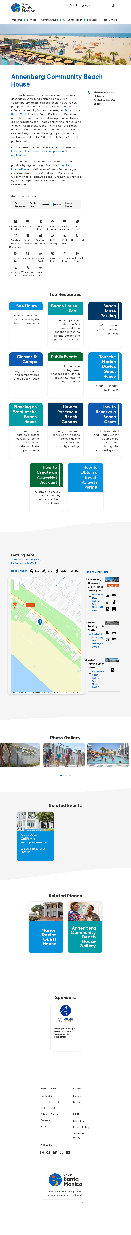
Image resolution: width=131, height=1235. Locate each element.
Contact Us (47, 1096)
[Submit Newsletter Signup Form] (82, 1203)
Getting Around (49, 20)
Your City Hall (111, 20)
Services (31, 20)
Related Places (69, 205)
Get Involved (48, 1108)
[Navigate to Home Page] (23, 9)
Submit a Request (51, 1114)
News (76, 1102)
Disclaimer (79, 1121)
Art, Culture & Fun (72, 20)
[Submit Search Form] (84, 9)
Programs (17, 20)
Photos (45, 204)
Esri (79, 693)
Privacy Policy (81, 1127)
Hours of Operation (51, 1102)
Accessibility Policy (80, 1135)
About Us (46, 1126)
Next (77, 775)
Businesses (93, 20)
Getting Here (33, 205)
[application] (46, 635)
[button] (16, 582)
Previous (53, 775)
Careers (45, 1120)
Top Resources (20, 205)
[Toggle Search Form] (113, 6)
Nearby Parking (97, 572)
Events (57, 204)
